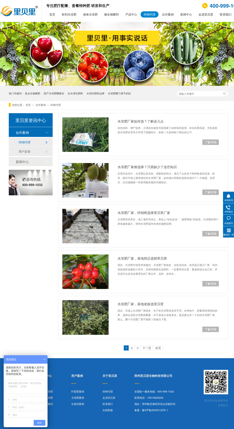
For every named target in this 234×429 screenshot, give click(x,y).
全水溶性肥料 (75, 93)
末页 (158, 348)
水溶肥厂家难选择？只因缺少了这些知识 (147, 166)
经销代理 (149, 14)
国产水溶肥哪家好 (54, 93)
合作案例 (168, 14)
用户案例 (77, 376)
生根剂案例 (77, 404)
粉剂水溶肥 (69, 14)
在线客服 (108, 410)
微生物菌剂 (111, 14)
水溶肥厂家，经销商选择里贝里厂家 (144, 212)
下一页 (146, 348)
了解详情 (210, 142)
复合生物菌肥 (32, 93)
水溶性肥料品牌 (95, 93)
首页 (52, 14)
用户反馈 (24, 151)
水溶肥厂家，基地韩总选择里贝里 (142, 258)
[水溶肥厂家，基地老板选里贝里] (85, 317)
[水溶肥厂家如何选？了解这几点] (85, 134)
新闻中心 (186, 14)
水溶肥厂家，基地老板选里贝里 (141, 303)
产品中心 (131, 14)
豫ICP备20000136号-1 (155, 410)
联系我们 (108, 404)
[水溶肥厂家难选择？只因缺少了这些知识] (85, 180)
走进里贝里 (206, 14)
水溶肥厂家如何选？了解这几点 (141, 121)
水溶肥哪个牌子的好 (119, 93)
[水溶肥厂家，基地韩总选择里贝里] (85, 271)
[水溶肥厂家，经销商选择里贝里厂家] (85, 226)
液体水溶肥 (90, 14)
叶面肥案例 (77, 391)
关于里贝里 (110, 376)
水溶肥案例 (77, 397)
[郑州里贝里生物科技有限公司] (19, 15)
